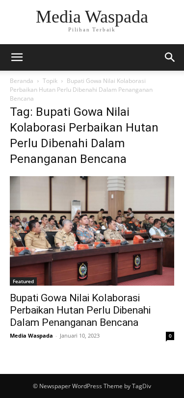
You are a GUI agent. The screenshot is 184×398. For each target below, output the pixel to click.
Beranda (21, 81)
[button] (16, 57)
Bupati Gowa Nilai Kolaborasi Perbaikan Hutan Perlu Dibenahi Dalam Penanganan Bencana (80, 310)
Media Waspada (31, 335)
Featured (23, 281)
